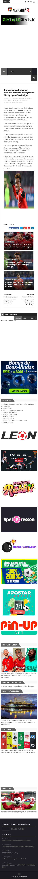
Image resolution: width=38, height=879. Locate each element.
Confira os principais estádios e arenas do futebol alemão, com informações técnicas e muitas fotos (18, 722)
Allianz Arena (10, 241)
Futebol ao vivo (8, 416)
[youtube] (34, 2)
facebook (33, 318)
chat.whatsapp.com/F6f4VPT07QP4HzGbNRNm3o (19, 866)
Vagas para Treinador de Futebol (15, 420)
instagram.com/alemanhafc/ (14, 859)
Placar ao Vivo (8, 423)
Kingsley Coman (17, 102)
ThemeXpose (22, 876)
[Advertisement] (19, 48)
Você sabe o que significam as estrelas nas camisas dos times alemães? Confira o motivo (18, 751)
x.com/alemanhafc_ (10, 853)
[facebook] (25, 2)
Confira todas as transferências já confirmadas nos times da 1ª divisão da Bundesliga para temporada (18, 675)
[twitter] (28, 2)
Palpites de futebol (9, 412)
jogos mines (7, 408)
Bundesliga (7, 102)
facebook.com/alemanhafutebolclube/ (18, 847)
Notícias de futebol (10, 414)
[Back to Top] (19, 874)
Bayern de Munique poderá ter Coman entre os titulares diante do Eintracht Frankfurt (19, 284)
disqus (25, 318)
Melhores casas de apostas (13, 410)
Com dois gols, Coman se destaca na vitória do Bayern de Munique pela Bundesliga (18, 265)
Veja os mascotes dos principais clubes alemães (19, 812)
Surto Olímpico (8, 418)
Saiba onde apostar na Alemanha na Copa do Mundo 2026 (18, 405)
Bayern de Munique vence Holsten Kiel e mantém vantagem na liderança (18, 246)
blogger (18, 318)
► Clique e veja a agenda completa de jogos (17, 686)
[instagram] (31, 2)
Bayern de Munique (21, 100)
